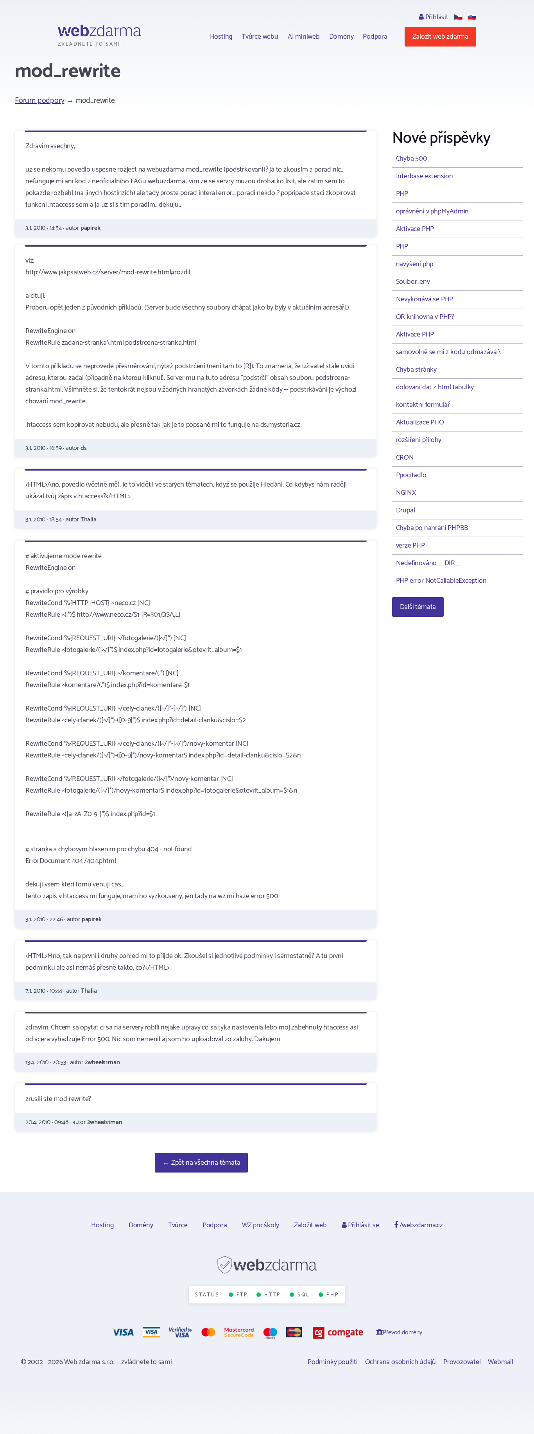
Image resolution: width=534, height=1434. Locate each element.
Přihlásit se (362, 1225)
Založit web (310, 1225)
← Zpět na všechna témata (201, 1163)
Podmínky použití (333, 1362)
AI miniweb (304, 37)
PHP (402, 194)
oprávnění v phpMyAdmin (432, 211)
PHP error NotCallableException (441, 581)
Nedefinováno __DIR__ (428, 563)
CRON (405, 458)
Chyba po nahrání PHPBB (432, 528)
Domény (341, 37)
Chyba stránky (416, 370)
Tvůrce (178, 1225)
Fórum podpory (39, 100)
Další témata (418, 607)
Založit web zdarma (440, 37)
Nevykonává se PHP (424, 299)
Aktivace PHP (415, 229)
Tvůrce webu (260, 37)
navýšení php (415, 264)
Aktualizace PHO (420, 422)
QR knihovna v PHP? (425, 317)
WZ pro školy (260, 1225)
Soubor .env (413, 282)
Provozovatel (462, 1362)
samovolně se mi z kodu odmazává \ (448, 352)
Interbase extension (424, 176)
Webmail (500, 1362)
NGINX (406, 493)
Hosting (221, 37)
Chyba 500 (411, 159)
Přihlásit (436, 17)
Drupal (405, 510)
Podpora (375, 37)
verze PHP (410, 545)
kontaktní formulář (423, 405)
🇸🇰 (472, 17)
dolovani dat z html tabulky (435, 387)
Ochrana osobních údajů (400, 1362)
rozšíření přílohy (419, 440)
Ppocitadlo (411, 475)
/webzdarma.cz (420, 1225)
